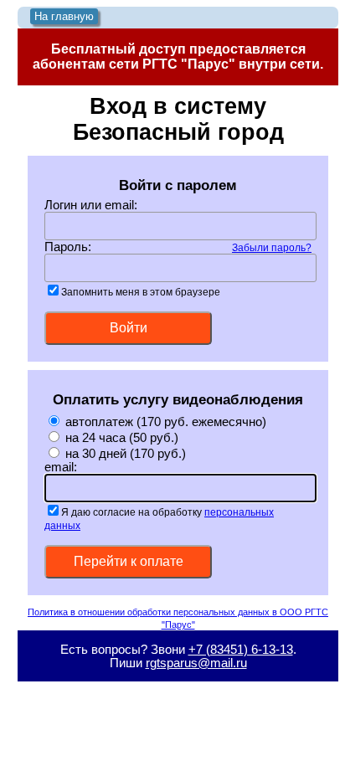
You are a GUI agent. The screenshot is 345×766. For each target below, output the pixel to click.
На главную (64, 16)
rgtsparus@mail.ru (196, 663)
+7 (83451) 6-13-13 (240, 649)
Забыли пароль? (272, 247)
